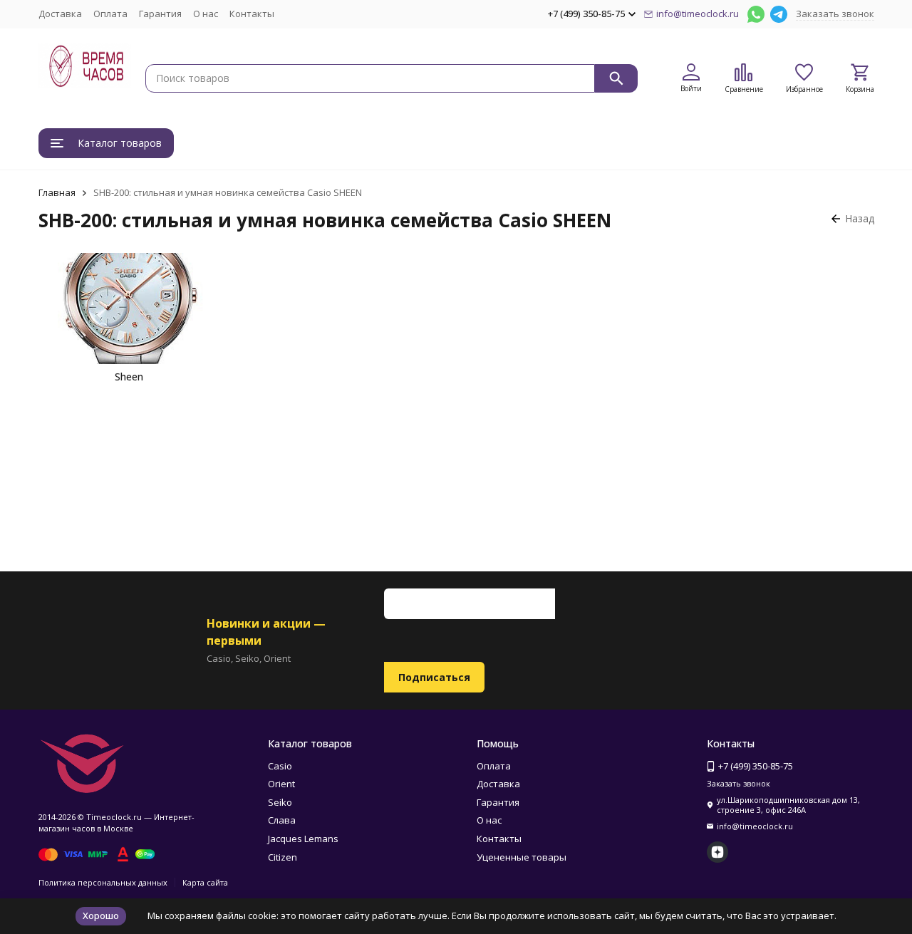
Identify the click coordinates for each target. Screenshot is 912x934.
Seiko (280, 802)
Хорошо (101, 915)
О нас (205, 13)
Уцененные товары (521, 857)
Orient (281, 783)
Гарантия (160, 13)
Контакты (251, 13)
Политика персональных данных (102, 882)
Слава (282, 820)
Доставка (60, 13)
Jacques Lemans (303, 838)
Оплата (110, 13)
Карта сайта (205, 882)
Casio (280, 765)
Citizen (282, 857)
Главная (57, 192)
